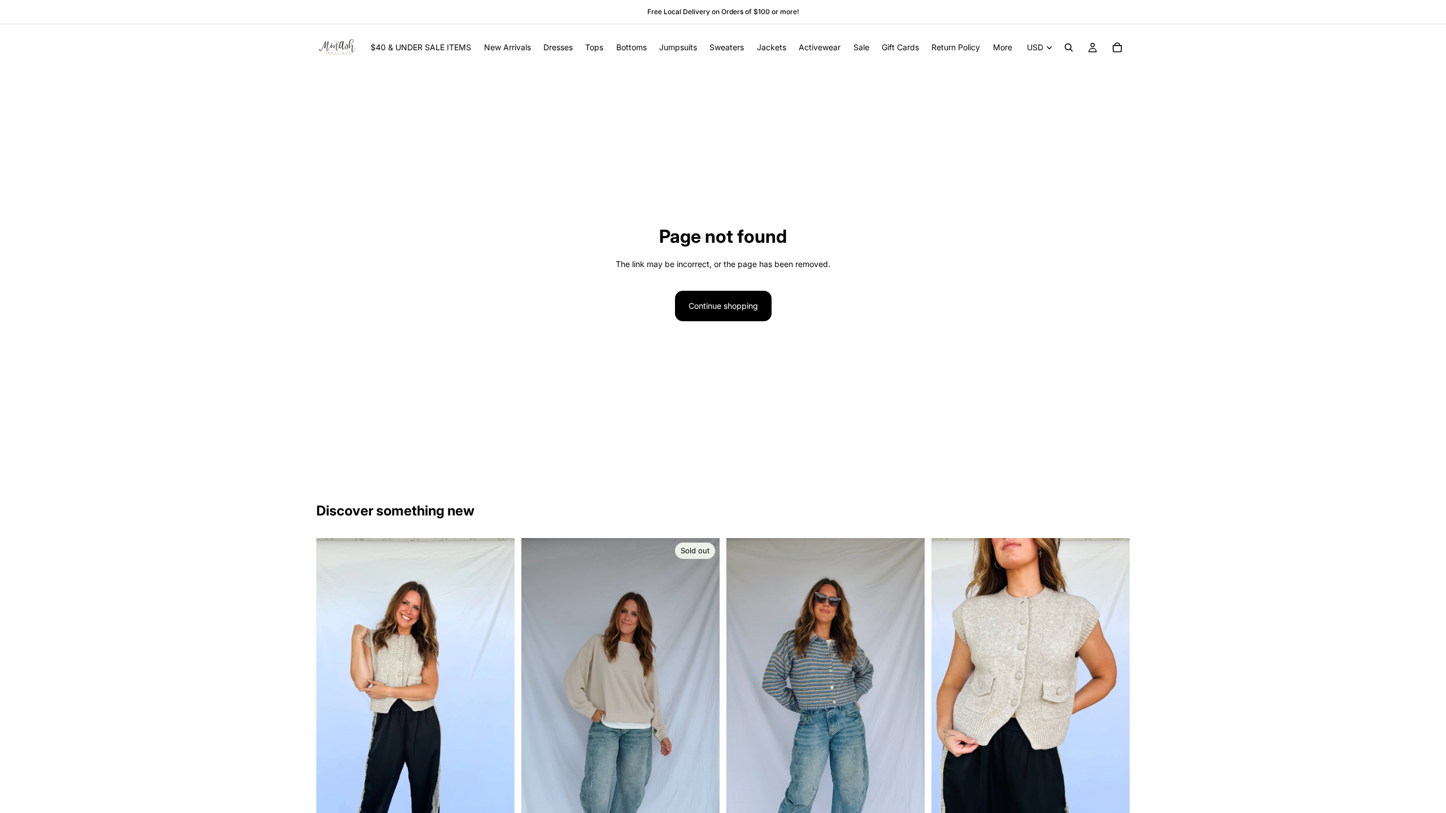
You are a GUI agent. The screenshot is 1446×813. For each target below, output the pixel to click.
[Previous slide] (333, 714)
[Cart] (1117, 47)
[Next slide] (498, 714)
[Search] (1068, 47)
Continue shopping (723, 306)
